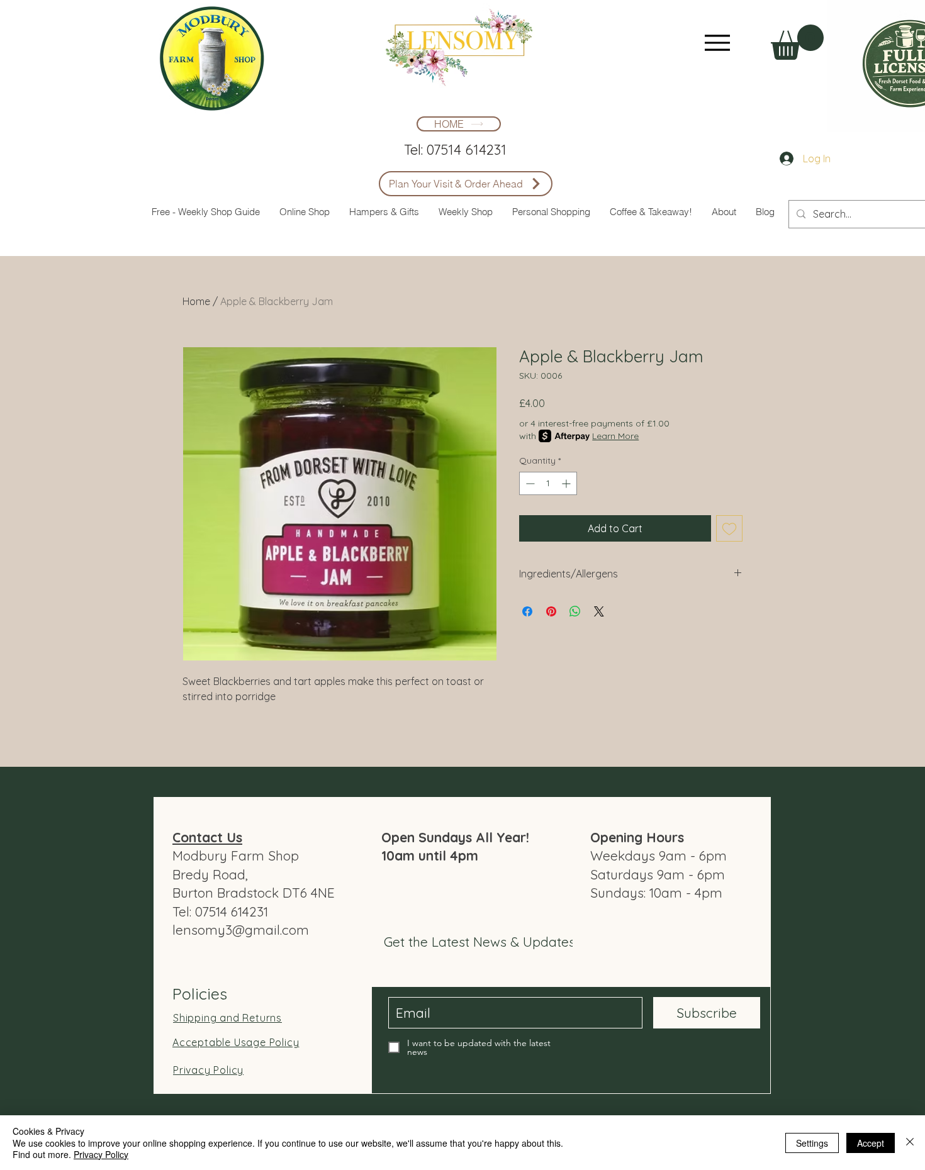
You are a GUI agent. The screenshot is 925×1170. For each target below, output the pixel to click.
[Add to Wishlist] (729, 528)
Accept (870, 1143)
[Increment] (567, 483)
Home (196, 301)
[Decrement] (529, 483)
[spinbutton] (548, 483)
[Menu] (717, 42)
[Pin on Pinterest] (551, 611)
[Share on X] (599, 611)
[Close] (909, 1142)
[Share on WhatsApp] (575, 611)
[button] (797, 42)
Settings (812, 1143)
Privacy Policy (101, 1154)
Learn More (615, 436)
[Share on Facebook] (527, 611)
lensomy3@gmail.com (240, 930)
